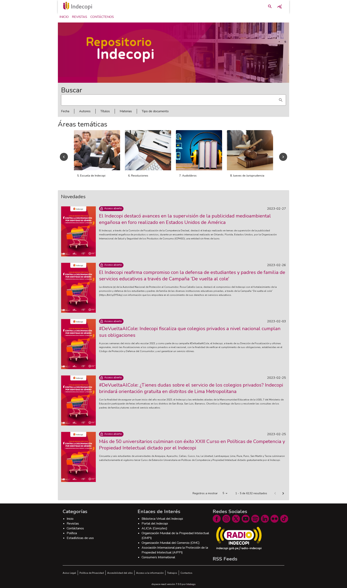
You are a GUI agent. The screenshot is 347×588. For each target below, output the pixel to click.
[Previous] (64, 157)
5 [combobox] (223, 493)
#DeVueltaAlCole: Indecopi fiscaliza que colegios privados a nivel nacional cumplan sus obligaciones (190, 331)
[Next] (283, 157)
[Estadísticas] (279, 6)
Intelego (191, 584)
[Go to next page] (283, 493)
